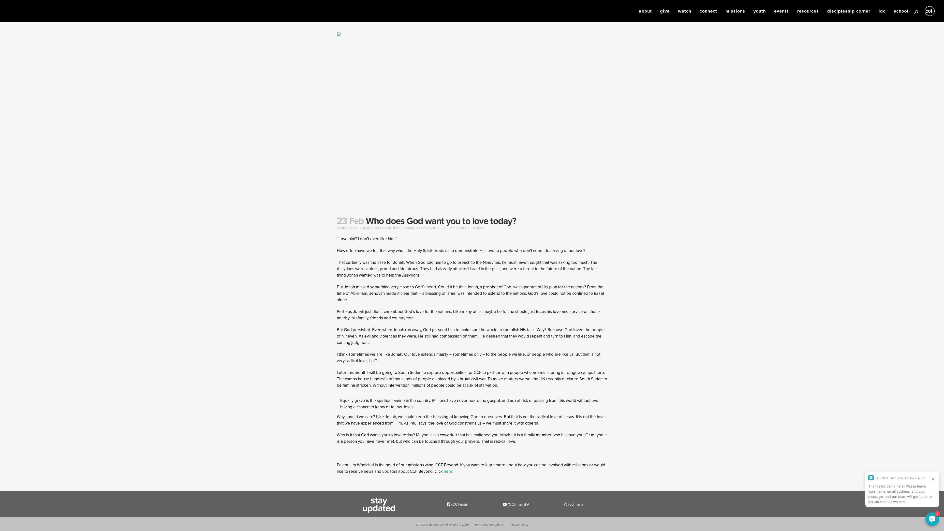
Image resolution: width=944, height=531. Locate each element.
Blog (375, 228)
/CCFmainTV (518, 504)
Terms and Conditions (489, 524)
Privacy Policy (519, 524)
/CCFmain (459, 504)
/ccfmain (575, 504)
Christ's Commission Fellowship (412, 228)
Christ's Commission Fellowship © (442, 524)
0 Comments (455, 228)
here (448, 471)
